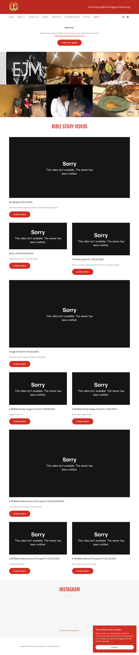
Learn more (19, 214)
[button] (21, 17)
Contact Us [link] (33, 17)
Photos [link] (86, 17)
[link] (13, 7)
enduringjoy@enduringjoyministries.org (69, 36)
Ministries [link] (56, 17)
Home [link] (11, 17)
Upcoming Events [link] (72, 17)
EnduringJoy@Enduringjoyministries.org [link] (109, 6)
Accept (114, 647)
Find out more (69, 43)
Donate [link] (45, 17)
